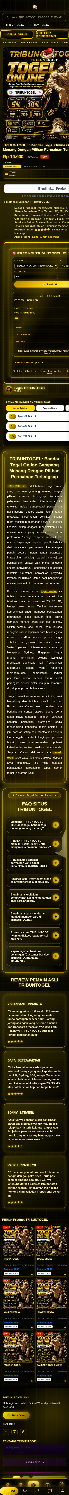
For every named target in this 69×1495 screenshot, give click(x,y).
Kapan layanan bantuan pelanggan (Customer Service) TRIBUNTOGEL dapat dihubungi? (29, 956)
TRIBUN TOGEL (39, 24)
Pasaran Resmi (50, 408)
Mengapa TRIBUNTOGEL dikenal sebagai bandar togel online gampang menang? (28, 825)
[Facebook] (6, 1432)
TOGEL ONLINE (50, 42)
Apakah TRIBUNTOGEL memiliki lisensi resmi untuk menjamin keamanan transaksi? (30, 844)
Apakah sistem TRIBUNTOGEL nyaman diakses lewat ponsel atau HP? (30, 936)
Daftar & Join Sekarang (45, 237)
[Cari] (7, 17)
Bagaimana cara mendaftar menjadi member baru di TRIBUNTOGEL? (27, 917)
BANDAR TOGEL (29, 42)
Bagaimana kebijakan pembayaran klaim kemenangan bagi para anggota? (30, 898)
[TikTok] (23, 1432)
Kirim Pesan (18, 1415)
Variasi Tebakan (20, 408)
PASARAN (20, 261)
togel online (49, 591)
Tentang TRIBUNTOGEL (17, 1448)
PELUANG (20, 272)
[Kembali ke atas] (62, 1470)
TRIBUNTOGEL (15, 24)
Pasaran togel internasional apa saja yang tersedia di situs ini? (30, 880)
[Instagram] (14, 1432)
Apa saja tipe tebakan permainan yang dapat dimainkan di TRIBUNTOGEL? (29, 863)
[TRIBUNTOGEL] (34, 6)
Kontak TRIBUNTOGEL (17, 1453)
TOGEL (65, 42)
